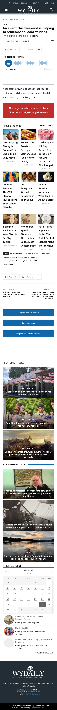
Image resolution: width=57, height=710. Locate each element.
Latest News (13, 19)
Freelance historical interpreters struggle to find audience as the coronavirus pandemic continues (28, 493)
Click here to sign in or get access (28, 112)
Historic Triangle (32, 253)
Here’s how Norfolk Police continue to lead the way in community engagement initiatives (42, 295)
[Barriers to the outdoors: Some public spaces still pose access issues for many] (28, 546)
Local (22, 19)
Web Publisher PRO (37, 708)
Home (5, 19)
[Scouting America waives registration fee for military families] (28, 413)
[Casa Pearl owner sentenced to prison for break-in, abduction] (28, 382)
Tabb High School (10, 261)
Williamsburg (8, 264)
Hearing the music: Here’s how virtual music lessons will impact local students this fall (28, 526)
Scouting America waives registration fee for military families (28, 424)
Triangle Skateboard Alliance (30, 261)
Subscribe (49, 3)
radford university (10, 257)
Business (28, 487)
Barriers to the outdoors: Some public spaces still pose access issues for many (28, 557)
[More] (39, 49)
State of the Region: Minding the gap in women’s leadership (15, 294)
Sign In (36, 3)
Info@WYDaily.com (32, 694)
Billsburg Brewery (16, 253)
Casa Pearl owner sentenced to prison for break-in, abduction (28, 393)
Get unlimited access (18, 3)
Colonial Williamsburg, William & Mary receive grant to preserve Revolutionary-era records (29, 454)
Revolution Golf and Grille (28, 257)
